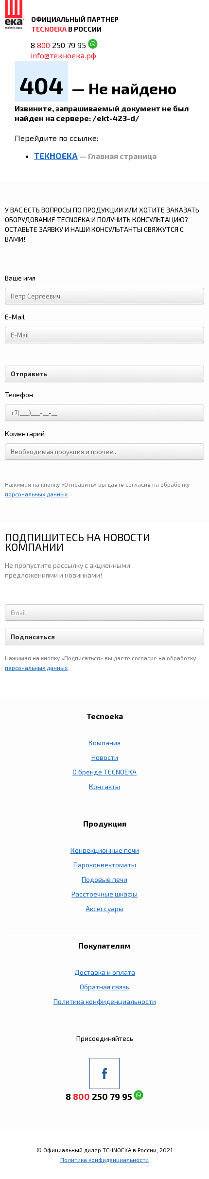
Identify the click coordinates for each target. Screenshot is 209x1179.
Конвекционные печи (104, 850)
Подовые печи (104, 879)
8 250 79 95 (58, 45)
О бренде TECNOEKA (104, 772)
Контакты (104, 786)
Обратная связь (104, 987)
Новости (104, 757)
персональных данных (36, 494)
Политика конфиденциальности (104, 1001)
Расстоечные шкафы (104, 894)
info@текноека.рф (63, 55)
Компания (104, 743)
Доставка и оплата (104, 972)
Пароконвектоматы (104, 865)
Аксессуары (104, 908)
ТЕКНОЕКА (56, 155)
